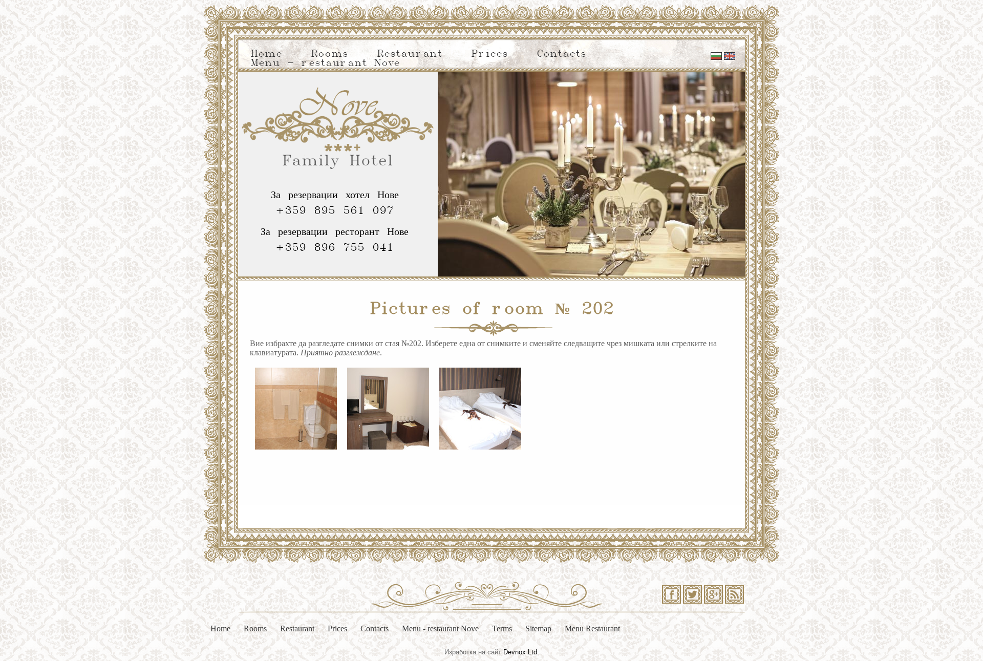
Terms (502, 628)
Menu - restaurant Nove (325, 63)
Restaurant (409, 54)
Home (266, 54)
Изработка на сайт (472, 652)
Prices (489, 54)
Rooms (329, 54)
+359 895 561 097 (334, 211)
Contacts (561, 54)
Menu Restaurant (592, 628)
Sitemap (538, 628)
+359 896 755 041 (334, 248)
